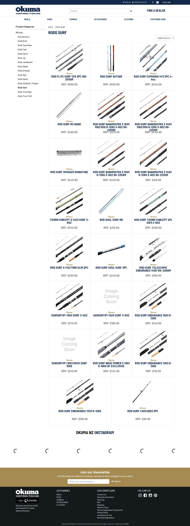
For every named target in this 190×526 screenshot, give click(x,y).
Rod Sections (23, 37)
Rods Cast (22, 49)
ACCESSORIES (100, 19)
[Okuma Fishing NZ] (34, 10)
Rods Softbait (24, 71)
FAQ (98, 502)
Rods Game (23, 54)
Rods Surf (22, 88)
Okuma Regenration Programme (110, 510)
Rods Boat (22, 41)
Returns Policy (102, 507)
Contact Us (101, 495)
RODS (49, 19)
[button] (126, 2)
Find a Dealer (156, 10)
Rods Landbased (25, 62)
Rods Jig (21, 58)
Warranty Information (105, 497)
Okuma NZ (84, 432)
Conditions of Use (104, 515)
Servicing (100, 500)
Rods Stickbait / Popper (28, 83)
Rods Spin (22, 75)
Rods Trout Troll (25, 96)
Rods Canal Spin (25, 45)
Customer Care (158, 19)
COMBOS (73, 19)
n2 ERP (126, 524)
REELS (27, 19)
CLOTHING (128, 19)
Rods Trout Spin (25, 92)
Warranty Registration (105, 518)
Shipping (100, 505)
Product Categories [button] (25, 27)
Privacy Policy (102, 513)
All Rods (19, 32)
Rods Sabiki (23, 66)
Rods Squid (23, 79)
